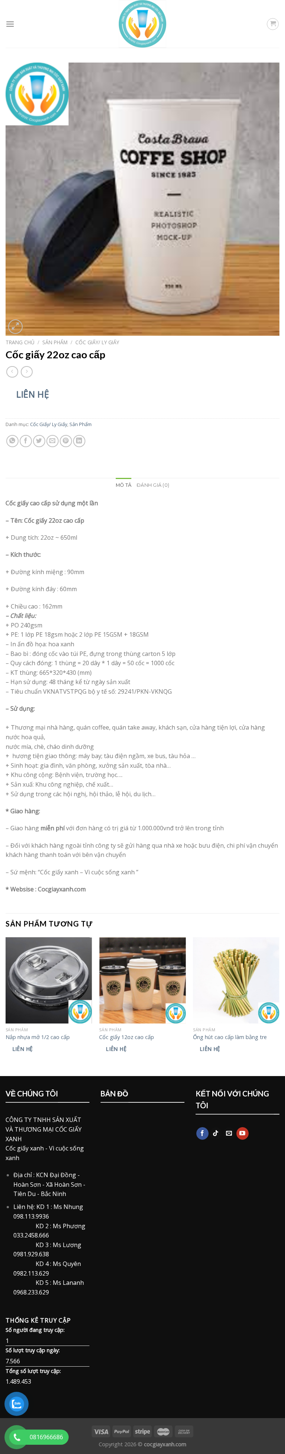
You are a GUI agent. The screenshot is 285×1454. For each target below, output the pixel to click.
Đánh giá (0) (153, 485)
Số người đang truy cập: (35, 1329)
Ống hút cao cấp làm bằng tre (230, 1037)
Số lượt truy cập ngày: (33, 1350)
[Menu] (10, 24)
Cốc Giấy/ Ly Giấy (97, 342)
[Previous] (6, 1006)
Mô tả (123, 485)
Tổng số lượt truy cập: (33, 1370)
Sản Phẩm (55, 342)
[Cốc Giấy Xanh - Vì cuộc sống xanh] (142, 24)
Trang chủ (20, 342)
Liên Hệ (32, 394)
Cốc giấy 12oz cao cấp (126, 1037)
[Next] (279, 1006)
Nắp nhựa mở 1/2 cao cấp (38, 1037)
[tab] (123, 485)
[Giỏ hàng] (273, 24)
